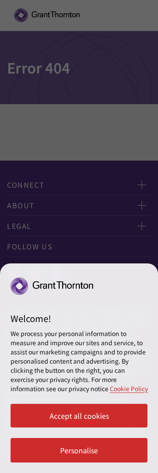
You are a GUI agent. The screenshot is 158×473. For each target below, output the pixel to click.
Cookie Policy (129, 388)
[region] (79, 368)
